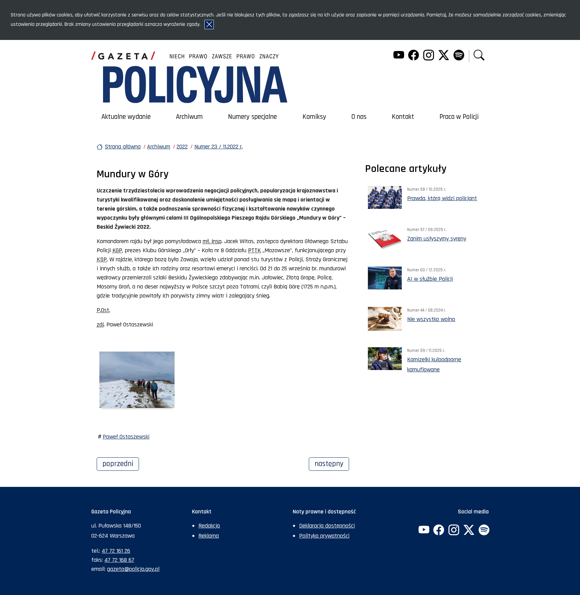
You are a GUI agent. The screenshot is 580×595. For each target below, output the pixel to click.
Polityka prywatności (324, 536)
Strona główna (123, 146)
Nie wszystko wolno (431, 319)
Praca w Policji (459, 116)
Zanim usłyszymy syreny (436, 238)
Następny (332, 464)
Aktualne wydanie (126, 116)
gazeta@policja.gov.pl (133, 569)
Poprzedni (120, 464)
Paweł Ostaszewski (126, 437)
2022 (182, 146)
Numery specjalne (252, 116)
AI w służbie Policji (430, 279)
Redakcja (209, 526)
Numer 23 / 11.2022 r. (218, 146)
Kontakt (403, 116)
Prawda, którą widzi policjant (442, 198)
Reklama (208, 536)
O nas (359, 116)
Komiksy (314, 116)
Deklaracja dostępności (327, 526)
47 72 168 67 (119, 560)
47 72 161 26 (116, 551)
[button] (479, 56)
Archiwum (189, 116)
